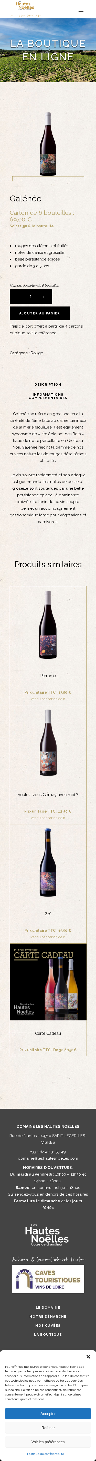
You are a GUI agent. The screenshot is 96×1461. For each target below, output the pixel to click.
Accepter (48, 1413)
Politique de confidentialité (45, 1454)
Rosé (18, 963)
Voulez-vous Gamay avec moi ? (48, 794)
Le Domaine (48, 1307)
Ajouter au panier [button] (47, 633)
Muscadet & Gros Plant (55, 956)
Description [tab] (48, 384)
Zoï (48, 913)
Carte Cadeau (48, 1033)
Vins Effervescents (43, 970)
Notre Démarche (47, 1316)
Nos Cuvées (47, 1325)
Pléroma (48, 675)
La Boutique (48, 1334)
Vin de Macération (61, 963)
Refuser (48, 1428)
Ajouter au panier (39, 313)
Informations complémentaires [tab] (48, 396)
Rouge (37, 353)
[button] (88, 1356)
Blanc (20, 956)
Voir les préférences (48, 1442)
